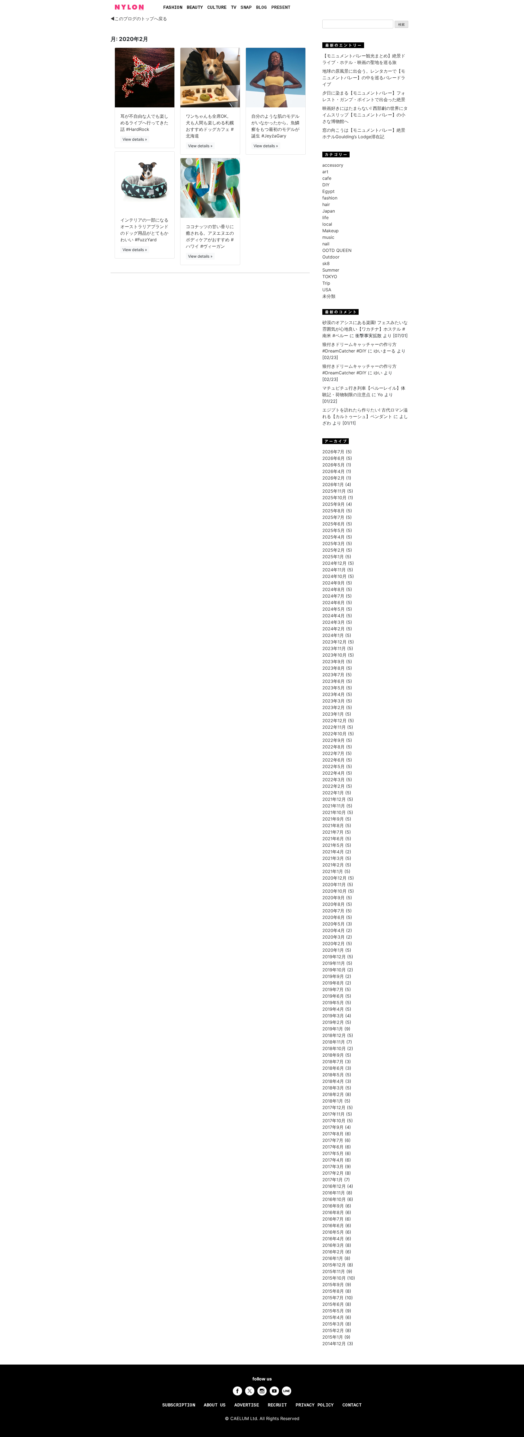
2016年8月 (333, 1212)
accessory (332, 165)
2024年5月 (333, 609)
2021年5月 (333, 845)
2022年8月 (333, 747)
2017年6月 (333, 1147)
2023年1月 (333, 714)
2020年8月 (333, 904)
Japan (328, 211)
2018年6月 (333, 1068)
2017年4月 (333, 1160)
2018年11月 (333, 1042)
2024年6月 (333, 602)
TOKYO (329, 276)
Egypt (328, 191)
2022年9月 (333, 740)
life (325, 217)
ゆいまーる (384, 351)
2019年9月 (333, 976)
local (327, 224)
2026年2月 (333, 478)
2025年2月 (333, 550)
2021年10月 (334, 812)
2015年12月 (334, 1265)
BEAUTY (195, 7)
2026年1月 (333, 484)
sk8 (326, 263)
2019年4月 (333, 1009)
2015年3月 (333, 1324)
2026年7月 (333, 451)
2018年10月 (334, 1048)
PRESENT (280, 7)
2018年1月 (332, 1101)
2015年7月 (333, 1297)
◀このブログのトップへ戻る (139, 18)
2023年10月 (334, 655)
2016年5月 (333, 1232)
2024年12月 (334, 563)
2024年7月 (333, 596)
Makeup (330, 230)
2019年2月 (333, 1022)
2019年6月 (333, 996)
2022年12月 (334, 720)
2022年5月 (333, 766)
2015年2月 (333, 1330)
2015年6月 (333, 1304)
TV (233, 7)
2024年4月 (333, 615)
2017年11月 (333, 1114)
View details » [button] (135, 139)
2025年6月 (333, 524)
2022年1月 (333, 792)
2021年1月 (332, 871)
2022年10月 (334, 733)
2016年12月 (334, 1186)
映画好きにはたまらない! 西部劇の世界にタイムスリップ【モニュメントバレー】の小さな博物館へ (365, 114)
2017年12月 (334, 1107)
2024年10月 (334, 576)
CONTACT (352, 1405)
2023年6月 (333, 681)
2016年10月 (334, 1199)
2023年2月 (333, 707)
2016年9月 (333, 1206)
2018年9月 (333, 1055)
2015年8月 (333, 1291)
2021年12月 (334, 799)
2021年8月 (333, 825)
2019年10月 (334, 969)
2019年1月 (332, 1029)
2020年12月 (334, 878)
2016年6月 (333, 1225)
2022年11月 (334, 727)
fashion (329, 198)
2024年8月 (333, 589)
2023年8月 (333, 668)
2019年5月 (333, 1002)
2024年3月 (333, 622)
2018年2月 (333, 1094)
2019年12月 (334, 956)
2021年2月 (333, 865)
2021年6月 (333, 838)
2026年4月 (333, 471)
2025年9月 (333, 504)
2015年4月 (333, 1317)
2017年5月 (333, 1153)
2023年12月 (334, 642)
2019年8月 (333, 983)
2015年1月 (332, 1337)
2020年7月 (333, 910)
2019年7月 (333, 989)
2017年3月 (333, 1166)
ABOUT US (215, 1405)
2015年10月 (334, 1278)
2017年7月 (332, 1140)
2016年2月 (333, 1251)
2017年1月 (332, 1179)
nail (325, 243)
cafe (326, 178)
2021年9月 (333, 819)
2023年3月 (333, 701)
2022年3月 (333, 779)
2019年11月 (333, 963)
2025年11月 (334, 491)
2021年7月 (333, 832)
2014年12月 (334, 1343)
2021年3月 (333, 858)
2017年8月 (333, 1133)
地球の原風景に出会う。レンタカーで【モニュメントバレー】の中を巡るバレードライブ (363, 77)
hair (326, 204)
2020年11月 (334, 884)
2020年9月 (333, 897)
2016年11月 (333, 1192)
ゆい (378, 372)
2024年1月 (333, 635)
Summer (330, 270)
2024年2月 (333, 628)
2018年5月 (333, 1074)
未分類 (328, 296)
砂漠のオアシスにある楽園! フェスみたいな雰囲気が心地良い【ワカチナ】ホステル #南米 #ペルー (365, 329)
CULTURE (217, 7)
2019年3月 (333, 1015)
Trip (326, 283)
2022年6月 (333, 760)
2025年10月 (334, 497)
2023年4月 (333, 694)
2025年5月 (333, 530)
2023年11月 (334, 648)
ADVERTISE (246, 1405)
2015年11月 (333, 1271)
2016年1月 (332, 1258)
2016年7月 (333, 1219)
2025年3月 (333, 543)
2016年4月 (333, 1238)
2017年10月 (334, 1120)
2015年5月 (333, 1310)
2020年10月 (334, 891)
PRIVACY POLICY (315, 1405)
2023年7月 (333, 674)
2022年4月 (333, 773)
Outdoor (331, 257)
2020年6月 (333, 917)
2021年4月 (333, 851)
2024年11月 (334, 569)
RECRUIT (277, 1405)
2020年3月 (333, 937)
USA (326, 289)
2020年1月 (333, 950)
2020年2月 (333, 943)
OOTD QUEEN (337, 250)
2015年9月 (333, 1284)
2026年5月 (333, 465)
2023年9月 (333, 661)
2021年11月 (333, 806)
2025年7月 (333, 517)
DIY (326, 184)
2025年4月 (333, 537)
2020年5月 (333, 924)
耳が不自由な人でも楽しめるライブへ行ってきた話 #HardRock (144, 122)
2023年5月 (333, 687)
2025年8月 (333, 510)
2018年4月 (333, 1081)
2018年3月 (333, 1088)
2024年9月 (333, 583)
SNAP (246, 7)
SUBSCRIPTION (178, 1405)
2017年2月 (333, 1173)
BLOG (261, 7)
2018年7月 (333, 1061)
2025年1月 (333, 556)
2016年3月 (333, 1245)
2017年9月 (333, 1127)
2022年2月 (333, 786)
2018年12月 (334, 1035)
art (325, 171)
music (328, 237)
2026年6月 (333, 458)
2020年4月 (333, 930)
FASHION (172, 7)
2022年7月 (333, 753)
